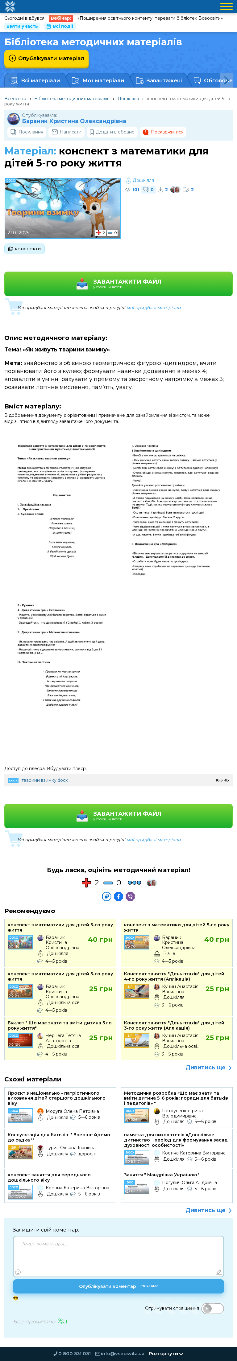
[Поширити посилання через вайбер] (130, 896)
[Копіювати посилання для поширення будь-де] (106, 896)
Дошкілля (128, 98)
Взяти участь (22, 26)
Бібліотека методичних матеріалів (72, 98)
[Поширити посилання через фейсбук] (118, 896)
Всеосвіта (15, 98)
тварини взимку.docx (45, 780)
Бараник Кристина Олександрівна (74, 121)
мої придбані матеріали (154, 307)
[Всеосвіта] (9, 6)
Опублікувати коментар (118, 1286)
